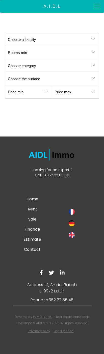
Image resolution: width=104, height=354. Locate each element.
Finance (32, 229)
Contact (32, 249)
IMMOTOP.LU (43, 316)
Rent (32, 209)
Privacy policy (39, 331)
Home (32, 199)
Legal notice (64, 331)
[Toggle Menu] (97, 6)
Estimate (32, 239)
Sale (32, 219)
